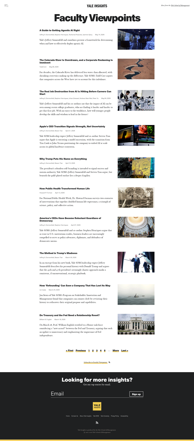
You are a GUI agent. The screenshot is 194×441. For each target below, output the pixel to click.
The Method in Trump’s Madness (58, 253)
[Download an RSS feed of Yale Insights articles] (97, 422)
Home (68, 416)
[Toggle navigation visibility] (6, 5)
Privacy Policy (115, 416)
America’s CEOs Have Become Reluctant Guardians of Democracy (70, 219)
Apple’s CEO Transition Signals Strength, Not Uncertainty (72, 126)
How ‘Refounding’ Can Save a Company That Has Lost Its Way (75, 285)
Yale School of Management (180, 5)
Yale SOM (96, 416)
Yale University (105, 416)
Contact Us (74, 416)
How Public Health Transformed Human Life (65, 188)
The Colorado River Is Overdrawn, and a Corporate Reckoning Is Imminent (76, 61)
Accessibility (124, 416)
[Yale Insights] (97, 6)
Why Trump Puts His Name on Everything (63, 158)
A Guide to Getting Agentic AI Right (60, 30)
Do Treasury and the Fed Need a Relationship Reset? (70, 315)
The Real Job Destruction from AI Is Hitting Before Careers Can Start (75, 93)
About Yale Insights (85, 416)
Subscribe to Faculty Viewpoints (96, 362)
